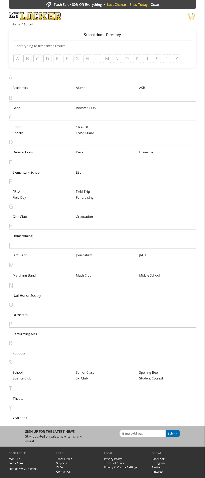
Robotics (19, 353)
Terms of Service (115, 463)
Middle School (149, 275)
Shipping (61, 463)
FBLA (16, 191)
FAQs (59, 467)
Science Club (22, 378)
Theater (19, 398)
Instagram (158, 463)
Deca (79, 152)
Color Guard (85, 133)
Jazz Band (20, 255)
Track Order (64, 459)
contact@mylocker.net (23, 469)
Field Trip (83, 191)
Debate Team (23, 152)
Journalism (84, 255)
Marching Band (24, 275)
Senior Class (85, 372)
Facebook (158, 459)
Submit (172, 433)
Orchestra (20, 315)
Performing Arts (25, 334)
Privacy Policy (113, 459)
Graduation (84, 216)
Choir (17, 127)
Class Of (82, 127)
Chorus (18, 133)
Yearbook (20, 418)
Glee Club (20, 216)
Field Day (19, 197)
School (18, 372)
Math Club (83, 275)
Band (16, 108)
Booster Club (86, 108)
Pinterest (157, 471)
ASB (142, 88)
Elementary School (26, 172)
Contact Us (63, 471)
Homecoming (23, 236)
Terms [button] (155, 4)
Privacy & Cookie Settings (120, 467)
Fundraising (85, 197)
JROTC (144, 255)
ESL (78, 172)
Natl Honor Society (27, 295)
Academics (20, 88)
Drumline (146, 152)
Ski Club (82, 378)
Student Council (151, 378)
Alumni (81, 88)
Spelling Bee (148, 372)
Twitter (156, 467)
